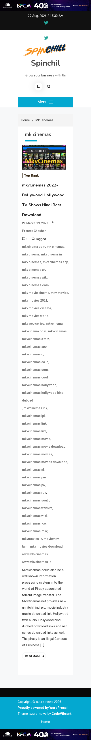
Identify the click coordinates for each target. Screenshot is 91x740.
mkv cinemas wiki (34, 277)
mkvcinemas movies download (44, 462)
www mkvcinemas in (36, 562)
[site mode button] (38, 86)
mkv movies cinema (36, 308)
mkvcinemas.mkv (34, 531)
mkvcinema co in (34, 331)
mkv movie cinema (35, 293)
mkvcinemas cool (35, 377)
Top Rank (31, 175)
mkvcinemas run (34, 492)
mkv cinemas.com (35, 285)
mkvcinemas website (37, 508)
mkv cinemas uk (33, 269)
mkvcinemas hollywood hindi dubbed (43, 396)
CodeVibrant (61, 714)
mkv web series (33, 323)
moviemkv (51, 539)
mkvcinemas (57, 331)
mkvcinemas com (35, 369)
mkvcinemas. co (34, 523)
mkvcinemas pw (33, 485)
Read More (32, 656)
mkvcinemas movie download (44, 446)
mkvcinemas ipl (33, 416)
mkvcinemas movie (36, 439)
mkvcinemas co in (35, 362)
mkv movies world (35, 316)
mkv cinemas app (55, 262)
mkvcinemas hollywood (39, 385)
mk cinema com (33, 246)
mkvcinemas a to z (35, 339)
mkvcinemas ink (35, 408)
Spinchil (45, 63)
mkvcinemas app (34, 346)
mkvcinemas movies (37, 454)
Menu (43, 102)
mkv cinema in (51, 254)
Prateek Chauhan (34, 231)
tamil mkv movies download (42, 546)
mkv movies (59, 293)
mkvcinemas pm (34, 477)
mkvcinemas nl (33, 469)
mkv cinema (31, 254)
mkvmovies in (32, 539)
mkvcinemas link (34, 423)
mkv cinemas (31, 262)
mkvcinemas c (32, 354)
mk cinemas (55, 246)
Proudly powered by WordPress (42, 708)
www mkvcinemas (35, 554)
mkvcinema (54, 323)
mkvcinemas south (35, 500)
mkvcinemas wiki (34, 515)
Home (45, 722)
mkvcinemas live (34, 431)
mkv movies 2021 (34, 300)
